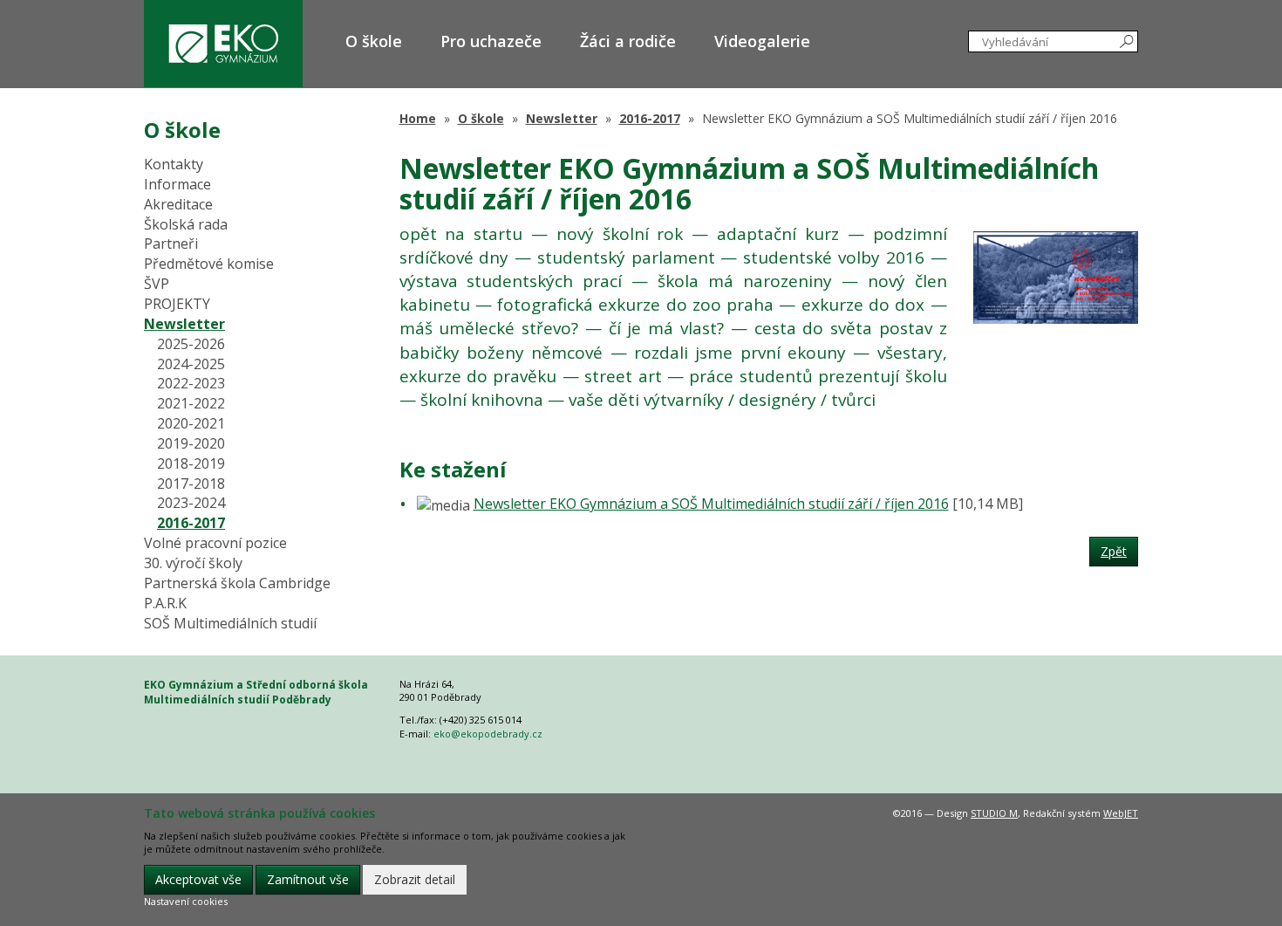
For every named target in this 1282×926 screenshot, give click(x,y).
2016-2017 (649, 118)
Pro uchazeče (491, 41)
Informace (177, 184)
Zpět (1114, 551)
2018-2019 (191, 463)
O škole (373, 41)
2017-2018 (191, 483)
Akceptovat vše (198, 879)
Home (417, 118)
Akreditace (178, 204)
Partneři (171, 243)
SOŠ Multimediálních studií (230, 623)
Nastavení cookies (186, 901)
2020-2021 (191, 423)
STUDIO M (994, 813)
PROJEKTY (177, 303)
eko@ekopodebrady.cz (487, 733)
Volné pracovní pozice (215, 542)
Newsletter (561, 118)
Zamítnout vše (308, 879)
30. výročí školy (193, 563)
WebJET (1120, 813)
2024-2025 (191, 364)
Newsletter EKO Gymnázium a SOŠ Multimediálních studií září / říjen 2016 (711, 503)
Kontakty (173, 164)
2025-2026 (191, 343)
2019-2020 (191, 443)
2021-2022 (191, 403)
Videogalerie (762, 41)
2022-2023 (191, 383)
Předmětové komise (209, 263)
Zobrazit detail (414, 879)
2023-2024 (191, 502)
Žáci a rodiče (628, 41)
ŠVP (156, 283)
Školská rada (186, 224)
